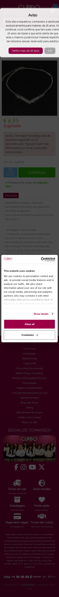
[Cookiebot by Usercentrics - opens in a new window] (41, 259)
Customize (27, 334)
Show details (41, 313)
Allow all (29, 324)
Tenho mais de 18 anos (25, 50)
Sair (50, 50)
